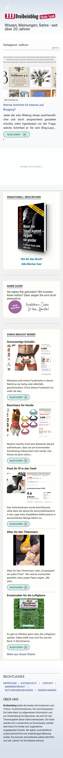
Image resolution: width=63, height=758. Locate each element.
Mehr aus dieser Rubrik (21, 654)
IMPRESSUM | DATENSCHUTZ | (22, 683)
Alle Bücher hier (32, 264)
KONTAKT (47, 683)
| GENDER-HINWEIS (45, 690)
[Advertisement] (31, 166)
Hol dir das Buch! (31, 259)
